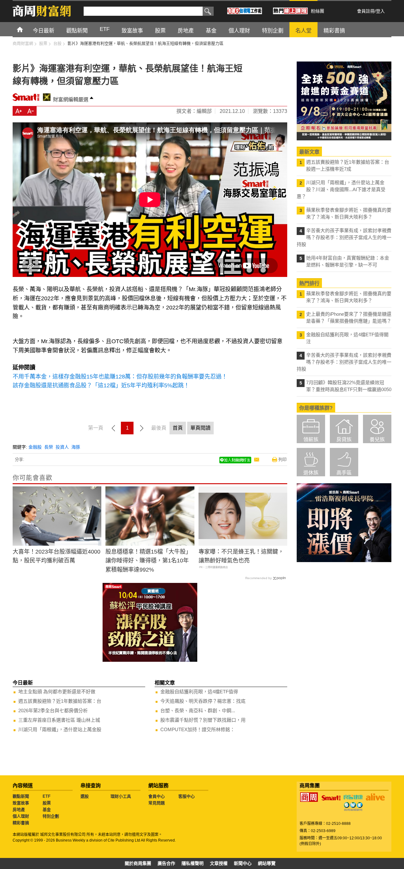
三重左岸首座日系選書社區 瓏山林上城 (59, 720)
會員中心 (156, 796)
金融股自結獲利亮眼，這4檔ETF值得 (199, 691)
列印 (282, 459)
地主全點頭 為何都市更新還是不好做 (56, 691)
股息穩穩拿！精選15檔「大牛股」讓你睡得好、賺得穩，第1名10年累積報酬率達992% (148, 561)
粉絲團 (317, 11)
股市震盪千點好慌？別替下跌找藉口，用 (203, 720)
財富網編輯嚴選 (70, 99)
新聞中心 (243, 863)
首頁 (26, 29)
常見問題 (156, 803)
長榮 (48, 446)
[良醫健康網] (353, 797)
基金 (47, 809)
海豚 (75, 446)
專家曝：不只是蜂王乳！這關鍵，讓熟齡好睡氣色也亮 (241, 556)
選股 (84, 796)
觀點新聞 (21, 796)
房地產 (19, 809)
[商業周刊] (309, 797)
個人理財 (21, 816)
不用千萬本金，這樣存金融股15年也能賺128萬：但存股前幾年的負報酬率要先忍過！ (120, 376)
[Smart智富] (331, 798)
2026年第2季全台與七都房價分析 (53, 710)
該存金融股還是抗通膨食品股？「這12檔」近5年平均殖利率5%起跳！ (101, 385)
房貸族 (344, 439)
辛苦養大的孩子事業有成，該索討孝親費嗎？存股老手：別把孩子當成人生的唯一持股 (344, 237)
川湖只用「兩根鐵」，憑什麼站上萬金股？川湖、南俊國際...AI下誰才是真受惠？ (341, 189)
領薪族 (310, 439)
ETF (46, 796)
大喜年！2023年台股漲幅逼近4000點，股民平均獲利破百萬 (56, 556)
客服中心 (186, 796)
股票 (47, 803)
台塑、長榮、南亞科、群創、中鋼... (197, 710)
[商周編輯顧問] (353, 806)
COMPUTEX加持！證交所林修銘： (197, 729)
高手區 (344, 472)
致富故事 (21, 803)
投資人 (62, 446)
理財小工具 (120, 796)
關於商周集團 (138, 863)
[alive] (375, 797)
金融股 (35, 446)
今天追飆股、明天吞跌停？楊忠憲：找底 (203, 701)
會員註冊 (366, 11)
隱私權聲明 (192, 863)
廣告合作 (166, 863)
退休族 (310, 472)
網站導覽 (267, 863)
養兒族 (377, 439)
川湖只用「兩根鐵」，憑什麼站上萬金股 (59, 729)
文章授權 (219, 863)
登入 (380, 11)
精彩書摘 (21, 822)
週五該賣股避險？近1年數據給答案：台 (59, 701)
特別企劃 (51, 816)
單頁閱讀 (200, 428)
